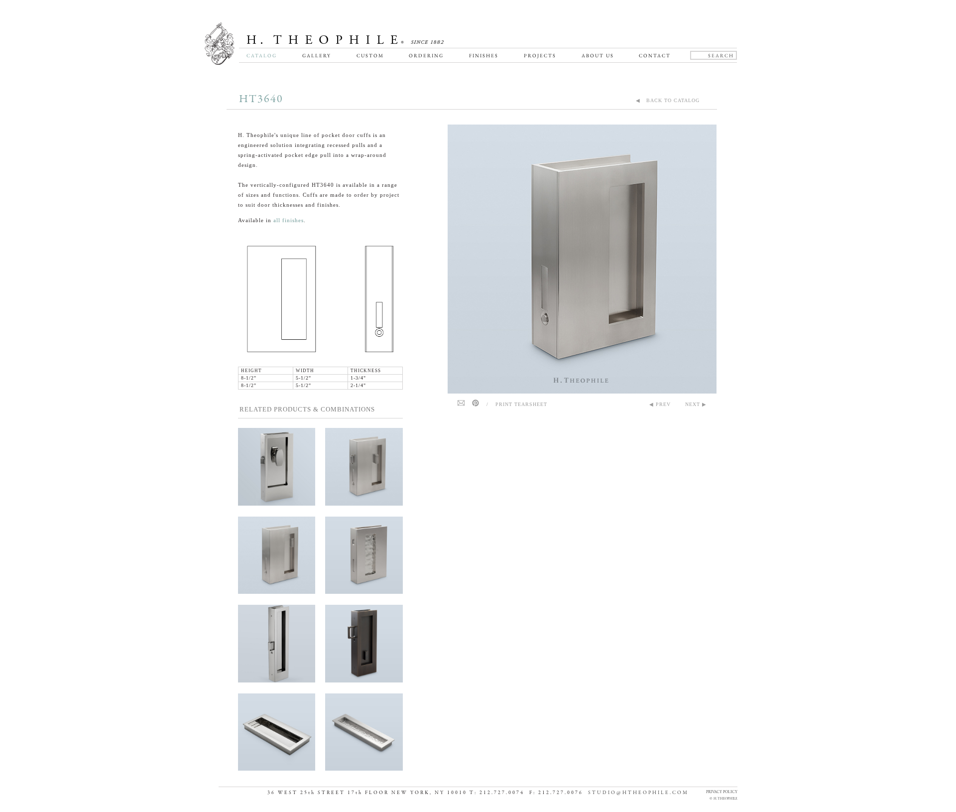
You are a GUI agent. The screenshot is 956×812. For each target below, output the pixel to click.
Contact (655, 55)
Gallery (316, 55)
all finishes (288, 220)
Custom (370, 55)
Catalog (261, 55)
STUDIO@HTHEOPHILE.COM (638, 793)
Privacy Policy (721, 792)
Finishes (483, 55)
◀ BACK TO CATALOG (668, 100)
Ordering (426, 55)
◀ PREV (660, 404)
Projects (540, 55)
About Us (598, 55)
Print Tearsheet (521, 404)
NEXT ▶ (696, 404)
